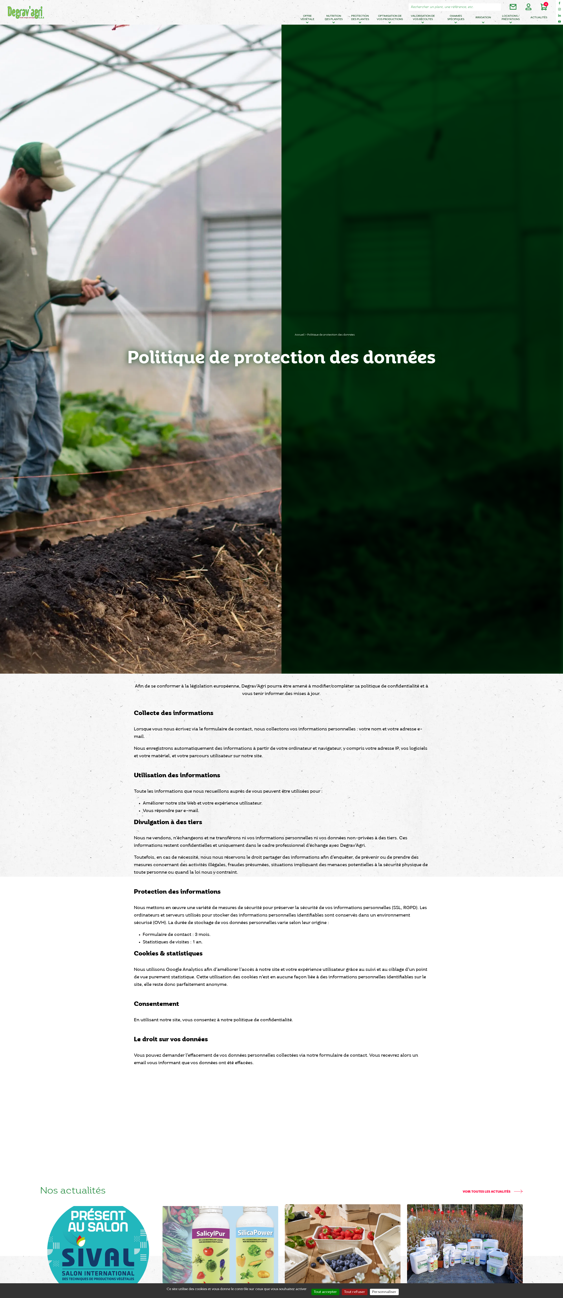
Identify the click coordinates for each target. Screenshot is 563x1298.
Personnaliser (384, 1292)
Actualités (538, 17)
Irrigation (483, 17)
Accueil (299, 334)
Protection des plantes (360, 18)
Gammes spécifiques (455, 18)
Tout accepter (325, 1292)
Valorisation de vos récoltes (423, 18)
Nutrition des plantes (334, 18)
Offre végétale (307, 18)
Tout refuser (354, 1292)
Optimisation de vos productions (390, 18)
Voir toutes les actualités (487, 1191)
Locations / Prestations (511, 18)
